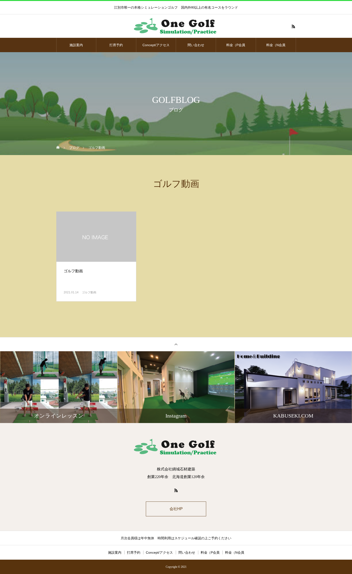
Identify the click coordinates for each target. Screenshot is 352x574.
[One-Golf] (176, 26)
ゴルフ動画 (89, 292)
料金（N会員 (275, 45)
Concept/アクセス (156, 45)
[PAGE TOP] (176, 344)
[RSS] (293, 26)
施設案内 (76, 45)
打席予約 (116, 45)
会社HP (176, 509)
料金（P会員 (235, 45)
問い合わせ (195, 45)
